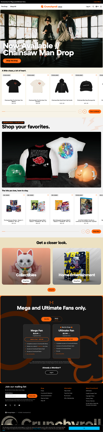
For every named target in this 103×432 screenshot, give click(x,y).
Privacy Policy (89, 398)
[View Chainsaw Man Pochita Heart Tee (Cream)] (38, 86)
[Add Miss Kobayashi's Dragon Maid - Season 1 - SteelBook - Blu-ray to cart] (48, 195)
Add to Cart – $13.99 (36, 339)
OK (84, 428)
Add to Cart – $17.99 (66, 339)
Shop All (13, 6)
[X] (10, 405)
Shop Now (96, 231)
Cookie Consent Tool (91, 393)
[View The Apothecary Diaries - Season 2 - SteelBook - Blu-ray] (14, 206)
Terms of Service (90, 401)
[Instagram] (15, 405)
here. (4, 430)
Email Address (9, 393)
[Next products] (85, 111)
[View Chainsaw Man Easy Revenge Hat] (86, 86)
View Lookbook (94, 111)
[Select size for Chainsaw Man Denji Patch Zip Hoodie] (72, 75)
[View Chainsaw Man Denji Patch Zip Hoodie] (62, 86)
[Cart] (101, 6)
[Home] (51, 6)
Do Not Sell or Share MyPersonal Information (92, 404)
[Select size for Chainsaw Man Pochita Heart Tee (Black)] (24, 75)
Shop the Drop (12, 61)
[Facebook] (6, 405)
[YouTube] (19, 405)
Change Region (11, 412)
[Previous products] (80, 111)
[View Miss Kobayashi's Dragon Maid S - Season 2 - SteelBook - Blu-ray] (62, 206)
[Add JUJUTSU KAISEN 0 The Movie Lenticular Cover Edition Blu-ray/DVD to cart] (96, 195)
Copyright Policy (90, 396)
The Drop (4, 6)
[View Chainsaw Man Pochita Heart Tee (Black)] (14, 86)
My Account (67, 395)
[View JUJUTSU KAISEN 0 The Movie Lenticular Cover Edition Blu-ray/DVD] (86, 206)
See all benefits (31, 354)
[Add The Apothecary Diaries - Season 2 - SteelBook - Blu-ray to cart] (24, 195)
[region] (52, 89)
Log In (88, 6)
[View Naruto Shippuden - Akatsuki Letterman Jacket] (47, 164)
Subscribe (32, 396)
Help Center (67, 390)
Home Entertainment (46, 395)
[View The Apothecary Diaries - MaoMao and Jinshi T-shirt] (71, 148)
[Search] (93, 6)
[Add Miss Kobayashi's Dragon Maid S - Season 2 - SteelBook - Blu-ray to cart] (72, 195)
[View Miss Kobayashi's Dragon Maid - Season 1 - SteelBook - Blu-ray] (38, 206)
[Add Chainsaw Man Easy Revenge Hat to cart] (96, 75)
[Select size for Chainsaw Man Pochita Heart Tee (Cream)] (48, 75)
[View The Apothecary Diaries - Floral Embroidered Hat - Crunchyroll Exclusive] (16, 170)
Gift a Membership (69, 398)
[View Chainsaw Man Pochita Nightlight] (81, 170)
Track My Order (68, 393)
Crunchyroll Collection (46, 393)
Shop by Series (45, 398)
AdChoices (89, 390)
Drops (42, 390)
